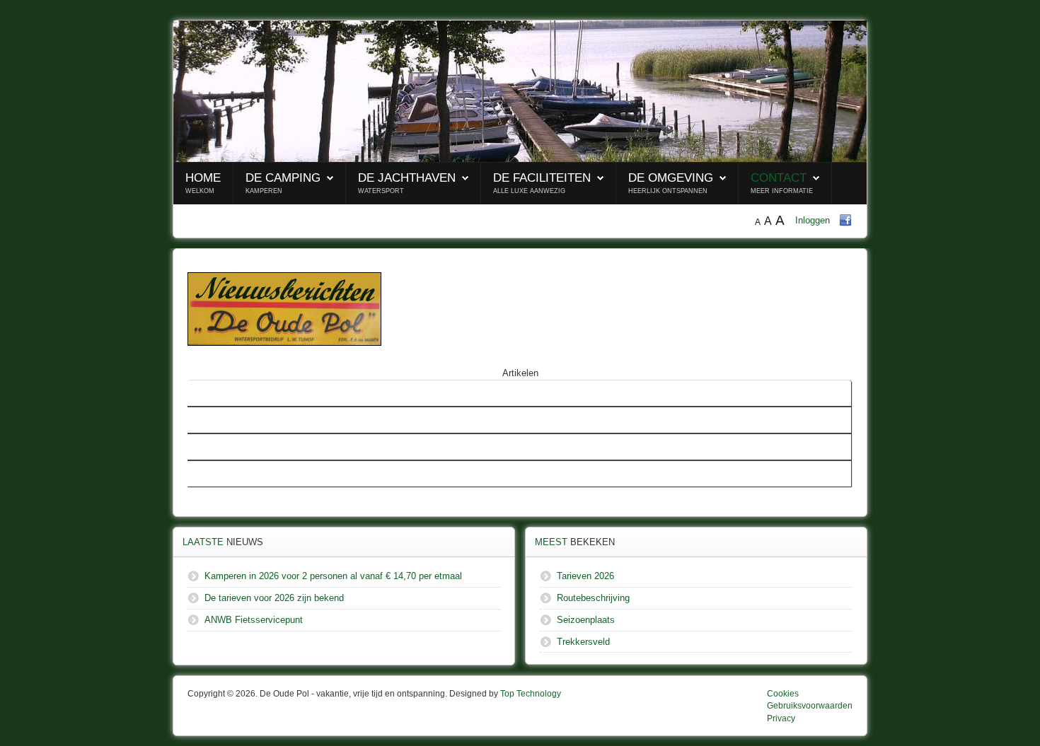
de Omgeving (670, 178)
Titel (202, 392)
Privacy (781, 718)
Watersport (381, 190)
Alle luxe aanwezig (529, 190)
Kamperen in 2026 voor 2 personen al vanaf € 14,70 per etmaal (322, 419)
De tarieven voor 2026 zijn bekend (263, 446)
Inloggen (812, 220)
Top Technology (530, 693)
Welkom (199, 190)
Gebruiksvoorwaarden (810, 705)
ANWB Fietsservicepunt (242, 473)
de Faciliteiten (542, 178)
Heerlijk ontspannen (667, 190)
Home (203, 178)
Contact (779, 178)
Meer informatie (782, 190)
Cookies (783, 693)
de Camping (282, 178)
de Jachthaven (407, 178)
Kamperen (263, 190)
